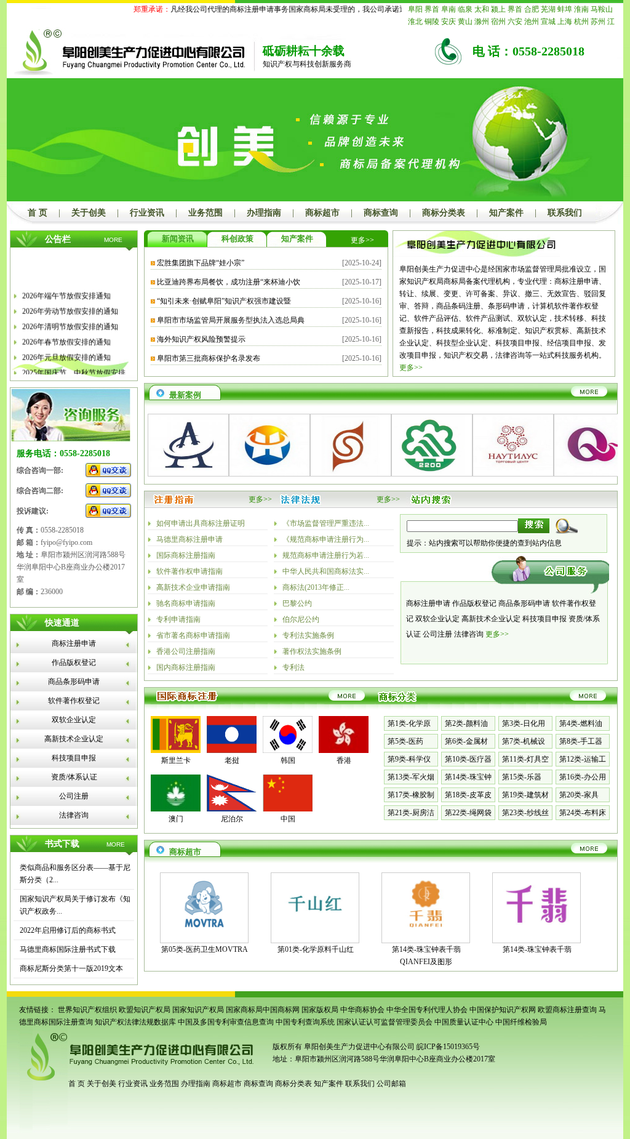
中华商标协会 (362, 1009)
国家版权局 (319, 1009)
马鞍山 (602, 9)
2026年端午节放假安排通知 (66, 288)
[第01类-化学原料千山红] (315, 932)
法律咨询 (74, 815)
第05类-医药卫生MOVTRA (204, 949)
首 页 (37, 212)
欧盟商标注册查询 (567, 1009)
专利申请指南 (178, 619)
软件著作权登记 (74, 700)
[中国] (288, 809)
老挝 (232, 760)
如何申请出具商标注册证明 (200, 523)
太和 (481, 9)
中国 (288, 819)
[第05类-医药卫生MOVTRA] (204, 932)
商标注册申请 (74, 643)
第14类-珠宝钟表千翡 (537, 949)
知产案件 (506, 212)
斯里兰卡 (176, 760)
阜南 (448, 9)
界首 (432, 9)
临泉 (465, 9)
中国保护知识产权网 (502, 1009)
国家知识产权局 (198, 1009)
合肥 (531, 9)
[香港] (344, 750)
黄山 (465, 21)
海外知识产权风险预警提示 (201, 339)
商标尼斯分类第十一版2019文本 (71, 968)
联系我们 (565, 212)
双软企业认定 (74, 719)
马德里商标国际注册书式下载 (68, 949)
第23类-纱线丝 (525, 812)
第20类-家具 (579, 795)
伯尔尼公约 (300, 619)
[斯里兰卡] (176, 750)
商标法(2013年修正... (315, 587)
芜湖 (548, 9)
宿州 (498, 21)
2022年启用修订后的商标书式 (68, 930)
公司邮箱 (391, 1083)
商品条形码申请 (74, 681)
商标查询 (381, 212)
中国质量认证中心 (463, 1022)
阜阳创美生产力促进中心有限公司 (358, 1046)
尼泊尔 (232, 819)
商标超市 (322, 212)
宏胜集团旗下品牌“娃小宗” (200, 263)
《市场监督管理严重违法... (325, 523)
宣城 (548, 21)
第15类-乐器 (521, 777)
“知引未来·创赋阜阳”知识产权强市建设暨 (224, 301)
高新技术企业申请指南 (193, 587)
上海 (564, 21)
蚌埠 (564, 9)
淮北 (415, 21)
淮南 (581, 9)
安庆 (448, 21)
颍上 (498, 9)
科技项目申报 (74, 758)
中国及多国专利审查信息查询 (226, 1022)
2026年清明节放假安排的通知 (70, 319)
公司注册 (74, 796)
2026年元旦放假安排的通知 (66, 350)
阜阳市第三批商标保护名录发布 (208, 358)
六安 (515, 21)
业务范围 (205, 212)
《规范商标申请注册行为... (325, 539)
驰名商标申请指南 (185, 603)
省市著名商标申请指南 (193, 635)
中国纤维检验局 (521, 1022)
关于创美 (88, 212)
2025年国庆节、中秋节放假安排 (74, 365)
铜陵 (432, 21)
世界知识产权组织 (87, 1009)
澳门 (176, 819)
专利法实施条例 (308, 635)
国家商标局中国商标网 (263, 1009)
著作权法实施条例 (311, 651)
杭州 (581, 21)
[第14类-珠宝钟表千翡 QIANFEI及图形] (426, 932)
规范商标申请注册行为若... (325, 555)
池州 (531, 21)
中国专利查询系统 (305, 1022)
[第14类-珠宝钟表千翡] (536, 932)
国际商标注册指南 (185, 555)
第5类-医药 (405, 741)
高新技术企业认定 (73, 739)
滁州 (481, 21)
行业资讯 (147, 212)
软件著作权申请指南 (189, 571)
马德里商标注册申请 (189, 539)
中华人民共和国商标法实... (325, 571)
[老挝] (232, 750)
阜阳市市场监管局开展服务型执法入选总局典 (231, 320)
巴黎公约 (297, 603)
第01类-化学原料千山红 (315, 949)
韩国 (288, 760)
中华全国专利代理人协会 (427, 1009)
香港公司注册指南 (185, 651)
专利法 (293, 667)
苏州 (598, 21)
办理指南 (264, 212)
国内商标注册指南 (185, 667)
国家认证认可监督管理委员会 (385, 1022)
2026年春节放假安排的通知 (66, 335)
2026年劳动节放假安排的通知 (70, 304)
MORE (113, 239)
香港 (344, 760)
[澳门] (176, 809)
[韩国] (288, 750)
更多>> (362, 240)
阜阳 (415, 9)
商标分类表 (443, 212)
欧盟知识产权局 (144, 1009)
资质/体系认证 (74, 777)
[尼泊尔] (232, 809)
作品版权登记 (74, 662)
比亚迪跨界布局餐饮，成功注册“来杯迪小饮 (228, 282)
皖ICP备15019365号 (448, 1046)
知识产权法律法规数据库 (135, 1022)
